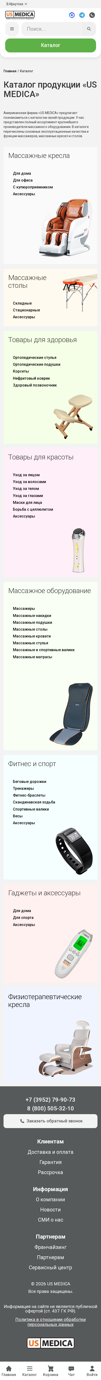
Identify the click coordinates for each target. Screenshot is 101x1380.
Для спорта (23, 917)
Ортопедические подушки (36, 364)
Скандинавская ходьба (34, 802)
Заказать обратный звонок (55, 1121)
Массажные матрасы (32, 657)
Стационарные (26, 310)
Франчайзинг (51, 1247)
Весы (18, 816)
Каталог (50, 45)
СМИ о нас (50, 1220)
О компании (50, 1199)
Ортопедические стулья (34, 357)
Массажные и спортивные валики (43, 650)
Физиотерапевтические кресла (45, 1001)
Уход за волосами (29, 482)
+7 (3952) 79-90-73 (50, 1099)
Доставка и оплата (50, 1152)
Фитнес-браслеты (29, 795)
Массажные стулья (30, 643)
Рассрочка (50, 1172)
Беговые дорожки (29, 781)
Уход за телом (26, 488)
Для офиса (23, 180)
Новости (50, 1210)
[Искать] (89, 29)
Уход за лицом (26, 475)
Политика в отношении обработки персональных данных (50, 1322)
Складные (22, 303)
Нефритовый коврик (31, 378)
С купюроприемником (33, 187)
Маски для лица (27, 502)
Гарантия (50, 1162)
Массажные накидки (32, 615)
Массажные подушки (32, 622)
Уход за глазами (28, 495)
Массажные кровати (32, 636)
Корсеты (21, 371)
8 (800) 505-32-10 (50, 1108)
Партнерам (50, 1257)
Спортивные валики (31, 809)
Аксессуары (24, 194)
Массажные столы (30, 629)
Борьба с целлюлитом (33, 509)
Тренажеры (23, 788)
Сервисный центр (50, 1267)
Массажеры (24, 608)
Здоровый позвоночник (35, 385)
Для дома (22, 173)
